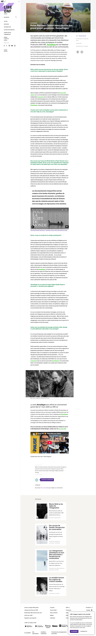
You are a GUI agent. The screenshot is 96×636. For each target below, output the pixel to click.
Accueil (6, 21)
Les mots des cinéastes (9, 29)
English (6, 51)
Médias (52, 615)
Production (68, 610)
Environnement (48, 469)
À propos (52, 607)
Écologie (63, 467)
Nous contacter (54, 612)
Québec (47, 470)
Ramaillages (52, 470)
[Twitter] (6, 46)
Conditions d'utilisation (43, 632)
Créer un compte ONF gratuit (31, 607)
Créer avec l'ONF (28, 615)
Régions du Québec (59, 470)
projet (44, 470)
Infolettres (52, 618)
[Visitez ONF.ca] (8, 1)
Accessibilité (27, 632)
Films (77, 40)
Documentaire (79, 38)
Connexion (6, 38)
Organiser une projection (30, 618)
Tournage (37, 472)
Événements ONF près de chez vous (33, 612)
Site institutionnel (35, 632)
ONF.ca (67, 607)
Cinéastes (45, 467)
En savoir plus (83, 631)
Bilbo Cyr (37, 467)
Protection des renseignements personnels (59, 632)
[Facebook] (4, 46)
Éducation (6, 24)
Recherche (6, 17)
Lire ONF (8, 9)
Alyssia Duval (82, 36)
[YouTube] (12, 46)
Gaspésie (53, 469)
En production (7, 27)
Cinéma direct (51, 467)
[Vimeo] (9, 46)
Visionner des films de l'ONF (31, 610)
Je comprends (74, 631)
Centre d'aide (53, 610)
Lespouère (58, 469)
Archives (68, 618)
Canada (41, 467)
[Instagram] (15, 46)
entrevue (42, 469)
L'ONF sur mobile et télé (30, 622)
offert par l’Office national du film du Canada (59, 230)
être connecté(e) (45, 488)
